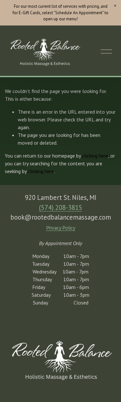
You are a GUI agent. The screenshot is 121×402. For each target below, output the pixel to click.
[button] (115, 6)
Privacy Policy (60, 227)
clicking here (95, 155)
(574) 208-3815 (60, 207)
